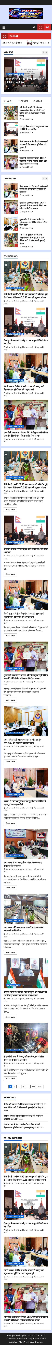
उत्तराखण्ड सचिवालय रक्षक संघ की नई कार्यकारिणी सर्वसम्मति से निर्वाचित (26, 909)
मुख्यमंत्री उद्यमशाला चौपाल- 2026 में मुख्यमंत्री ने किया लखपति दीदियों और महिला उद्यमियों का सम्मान (11, 162)
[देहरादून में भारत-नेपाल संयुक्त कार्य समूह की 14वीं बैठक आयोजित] (26, 322)
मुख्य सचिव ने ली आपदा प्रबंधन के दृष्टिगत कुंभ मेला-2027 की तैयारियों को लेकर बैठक (11, 207)
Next (40, 1086)
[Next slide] (46, 52)
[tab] (11, 101)
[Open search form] (34, 27)
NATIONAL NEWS (13, 985)
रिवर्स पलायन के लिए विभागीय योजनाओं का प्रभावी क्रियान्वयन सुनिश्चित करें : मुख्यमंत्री (11, 146)
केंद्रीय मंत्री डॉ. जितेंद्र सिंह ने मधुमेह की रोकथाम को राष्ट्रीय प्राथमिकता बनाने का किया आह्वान (26, 973)
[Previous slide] (43, 52)
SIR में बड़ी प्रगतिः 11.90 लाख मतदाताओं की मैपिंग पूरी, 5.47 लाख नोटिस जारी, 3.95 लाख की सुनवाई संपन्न (11, 113)
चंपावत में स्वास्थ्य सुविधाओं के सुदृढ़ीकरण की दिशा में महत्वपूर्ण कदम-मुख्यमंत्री (26, 783)
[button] (4, 27)
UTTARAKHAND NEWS (14, 74)
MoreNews (24, 1342)
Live (47, 27)
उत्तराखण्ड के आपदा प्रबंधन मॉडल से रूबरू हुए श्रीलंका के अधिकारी (26, 844)
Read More (11, 510)
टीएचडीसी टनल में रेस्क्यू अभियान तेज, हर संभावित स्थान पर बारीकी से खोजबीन (26, 1038)
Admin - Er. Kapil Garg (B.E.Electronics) (21, 86)
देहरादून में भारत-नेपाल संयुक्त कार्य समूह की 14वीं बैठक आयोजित (11, 129)
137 (33, 1086)
